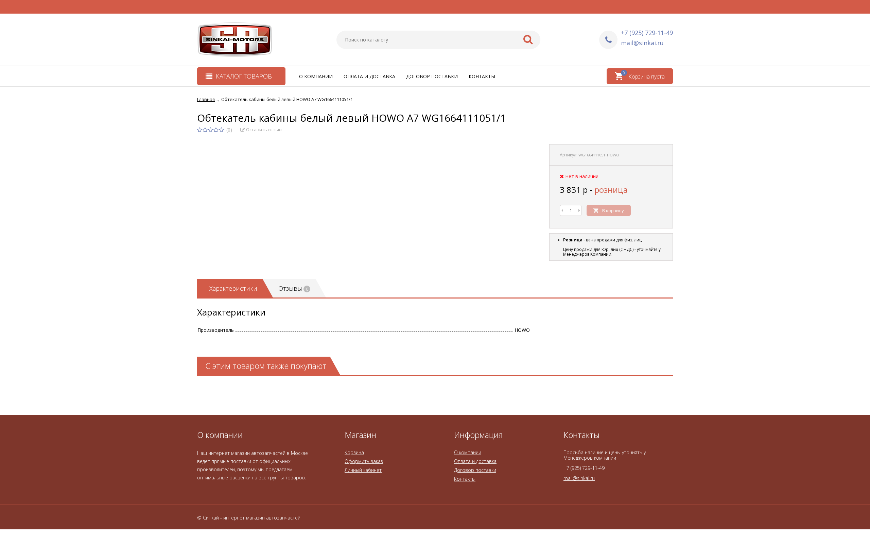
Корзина (354, 452)
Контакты (482, 76)
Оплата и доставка (369, 76)
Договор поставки (432, 76)
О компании (316, 76)
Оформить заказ (364, 461)
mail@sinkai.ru (642, 43)
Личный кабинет (363, 470)
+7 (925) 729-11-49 (647, 33)
